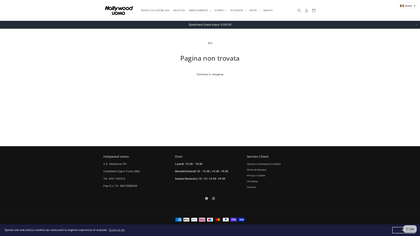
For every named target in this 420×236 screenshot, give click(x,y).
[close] (416, 24)
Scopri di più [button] (117, 230)
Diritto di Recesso (256, 170)
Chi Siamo (252, 181)
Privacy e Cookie (256, 175)
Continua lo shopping (210, 74)
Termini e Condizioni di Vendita (264, 164)
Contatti (251, 187)
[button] (200, 10)
